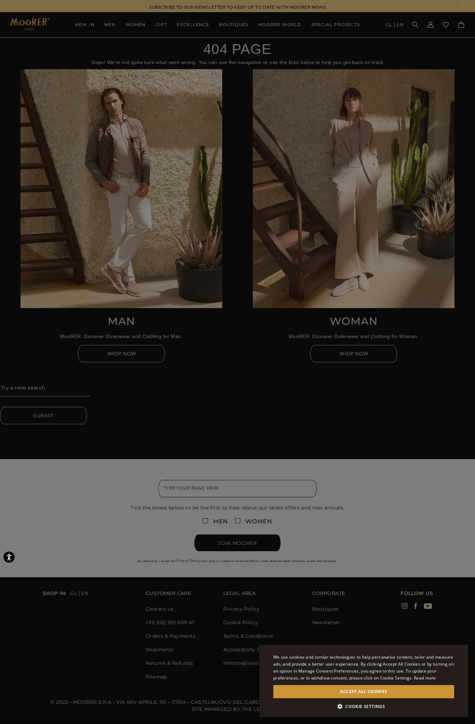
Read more (425, 678)
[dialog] (237, 362)
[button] (363, 706)
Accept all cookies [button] (363, 691)
